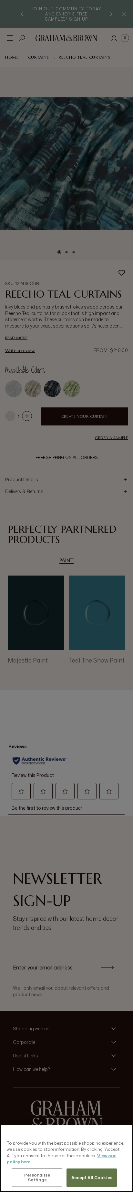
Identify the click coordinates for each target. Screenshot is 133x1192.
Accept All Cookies (91, 1177)
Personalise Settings (37, 1177)
